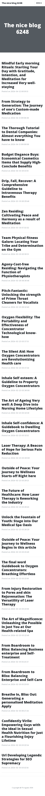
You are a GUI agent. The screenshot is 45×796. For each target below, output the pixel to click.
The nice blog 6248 (12, 3)
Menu (38, 3)
